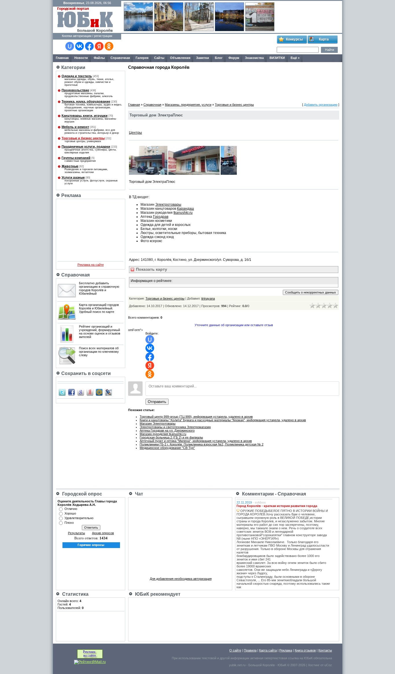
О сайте (235, 650)
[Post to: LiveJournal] (108, 392)
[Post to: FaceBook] (71, 392)
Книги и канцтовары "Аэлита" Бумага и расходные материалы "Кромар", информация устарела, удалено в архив (223, 420)
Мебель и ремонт (75, 127)
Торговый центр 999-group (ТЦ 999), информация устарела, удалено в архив (196, 416)
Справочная (152, 104)
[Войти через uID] (69, 46)
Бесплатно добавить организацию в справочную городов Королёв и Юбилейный (99, 288)
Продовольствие (75, 90)
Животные (70, 166)
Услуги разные (73, 177)
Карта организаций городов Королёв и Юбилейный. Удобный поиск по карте (99, 308)
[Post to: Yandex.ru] (90, 392)
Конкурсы (294, 39)
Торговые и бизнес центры (83, 138)
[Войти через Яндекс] (99, 46)
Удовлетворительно (78, 518)
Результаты (76, 533)
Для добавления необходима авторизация (181, 578)
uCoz (328, 665)
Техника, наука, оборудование (86, 101)
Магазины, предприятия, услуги (188, 104)
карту (151, 269)
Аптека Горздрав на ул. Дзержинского (167, 430)
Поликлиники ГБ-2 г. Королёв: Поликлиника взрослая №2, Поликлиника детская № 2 (201, 444)
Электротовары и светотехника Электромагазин (175, 427)
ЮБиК (308, 658)
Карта (324, 39)
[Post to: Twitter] (62, 392)
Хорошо (70, 513)
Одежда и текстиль (77, 76)
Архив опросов (103, 533)
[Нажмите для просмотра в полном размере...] (148, 174)
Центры (135, 133)
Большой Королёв (261, 665)
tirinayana (208, 298)
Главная (134, 104)
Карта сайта (268, 650)
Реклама (285, 650)
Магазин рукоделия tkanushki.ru (163, 434)
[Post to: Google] (80, 392)
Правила (250, 650)
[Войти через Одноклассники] (109, 46)
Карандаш (185, 209)
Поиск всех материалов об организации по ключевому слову (99, 351)
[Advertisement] (198, 44)
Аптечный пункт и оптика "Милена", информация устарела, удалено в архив (196, 441)
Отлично (70, 508)
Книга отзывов (305, 650)
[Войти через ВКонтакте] (79, 46)
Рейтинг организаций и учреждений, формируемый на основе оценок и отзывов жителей (99, 332)
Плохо (69, 522)
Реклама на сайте (90, 264)
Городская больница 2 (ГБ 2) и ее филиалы (171, 437)
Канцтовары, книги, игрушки (85, 115)
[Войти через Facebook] (89, 46)
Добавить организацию (320, 104)
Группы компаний (76, 157)
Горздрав (160, 217)
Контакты (325, 650)
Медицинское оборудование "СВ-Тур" (167, 448)
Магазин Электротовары (158, 423)
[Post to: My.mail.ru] (99, 392)
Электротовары (168, 205)
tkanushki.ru (183, 213)
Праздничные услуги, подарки (86, 146)
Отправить (157, 402)
